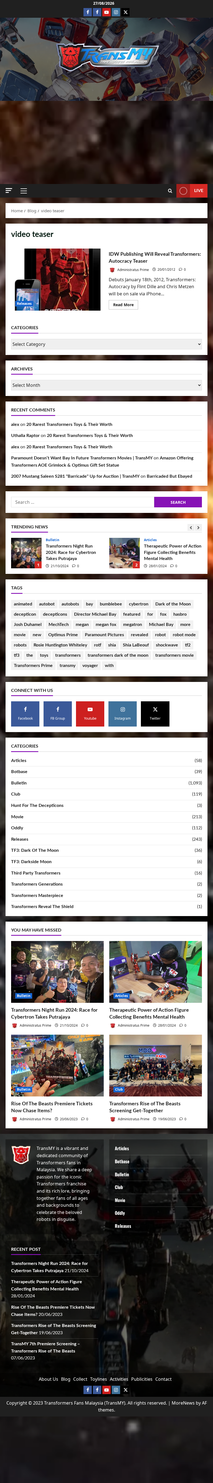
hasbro (180, 614)
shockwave (167, 645)
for (150, 614)
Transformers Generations (37, 884)
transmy (67, 665)
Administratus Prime (132, 269)
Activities (119, 1379)
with (109, 665)
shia (112, 645)
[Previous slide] (190, 527)
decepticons (55, 614)
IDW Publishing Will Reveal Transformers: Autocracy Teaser (58, 280)
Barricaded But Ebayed (169, 476)
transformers (68, 655)
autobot (47, 604)
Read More (125, 306)
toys (44, 655)
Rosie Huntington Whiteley (60, 645)
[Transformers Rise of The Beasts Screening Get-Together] (155, 1065)
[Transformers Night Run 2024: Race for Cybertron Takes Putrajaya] (57, 972)
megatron (132, 624)
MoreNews (183, 1403)
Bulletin (151, 543)
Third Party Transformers (35, 873)
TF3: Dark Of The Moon (35, 850)
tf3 (16, 655)
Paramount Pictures (104, 635)
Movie (17, 817)
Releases (24, 303)
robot (160, 635)
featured (131, 614)
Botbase (19, 771)
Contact (163, 1379)
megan (82, 624)
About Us (48, 1379)
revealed (139, 635)
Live (198, 190)
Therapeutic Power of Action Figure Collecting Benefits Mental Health (26, 553)
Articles (52, 540)
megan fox (106, 624)
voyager (90, 665)
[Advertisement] (106, 142)
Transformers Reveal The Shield (42, 906)
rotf (97, 645)
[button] (9, 190)
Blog (65, 1379)
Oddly (17, 828)
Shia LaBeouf (136, 645)
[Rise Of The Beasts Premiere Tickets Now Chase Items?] (57, 1065)
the (29, 655)
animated (23, 604)
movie (20, 635)
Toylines (98, 1379)
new (37, 635)
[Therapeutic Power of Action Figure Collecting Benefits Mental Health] (155, 972)
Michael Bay (161, 624)
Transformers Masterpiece (37, 895)
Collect (80, 1379)
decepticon (25, 614)
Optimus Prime (63, 635)
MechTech (59, 624)
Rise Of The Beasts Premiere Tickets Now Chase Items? (124, 553)
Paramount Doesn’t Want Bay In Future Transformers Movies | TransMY (82, 458)
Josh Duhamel (28, 624)
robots (20, 645)
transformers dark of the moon (118, 655)
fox (163, 614)
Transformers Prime (33, 665)
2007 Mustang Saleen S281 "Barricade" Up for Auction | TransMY (75, 476)
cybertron (138, 604)
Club (15, 794)
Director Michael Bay (95, 614)
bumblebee (111, 604)
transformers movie (174, 655)
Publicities (142, 1379)
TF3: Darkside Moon (31, 862)
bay (89, 604)
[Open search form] (170, 191)
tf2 (188, 645)
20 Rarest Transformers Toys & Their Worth (69, 424)
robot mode (184, 635)
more (185, 624)
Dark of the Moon (173, 604)
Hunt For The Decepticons (37, 805)
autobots (70, 604)
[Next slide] (198, 527)
